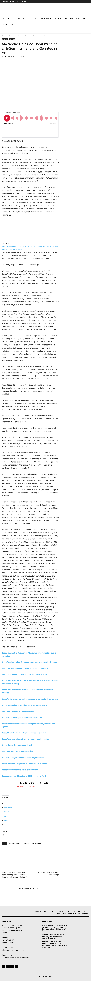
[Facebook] (74, 1)
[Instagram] (78, 1)
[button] (86, 30)
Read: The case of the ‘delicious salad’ (18, 711)
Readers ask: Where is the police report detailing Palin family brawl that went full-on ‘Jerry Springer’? (14, 874)
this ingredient (51, 699)
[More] (25, 62)
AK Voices (11, 36)
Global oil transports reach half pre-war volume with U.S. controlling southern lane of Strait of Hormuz (55, 944)
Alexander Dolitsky (15, 843)
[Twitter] (81, 1)
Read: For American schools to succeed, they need (23, 699)
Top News (12, 39)
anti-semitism (36, 843)
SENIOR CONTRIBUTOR (11, 56)
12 (58, 56)
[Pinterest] (15, 62)
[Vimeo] (84, 1)
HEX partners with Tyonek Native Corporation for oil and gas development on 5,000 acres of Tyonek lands (54, 928)
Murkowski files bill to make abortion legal (48, 873)
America (26, 843)
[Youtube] (88, 1)
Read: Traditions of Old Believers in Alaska (20, 770)
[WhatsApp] (20, 62)
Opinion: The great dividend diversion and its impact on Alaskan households (53, 936)
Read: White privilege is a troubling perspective (22, 717)
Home (4, 36)
